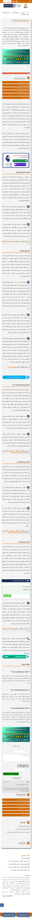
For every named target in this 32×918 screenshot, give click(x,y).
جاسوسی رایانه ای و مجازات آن (15, 630)
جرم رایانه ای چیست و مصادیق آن (15, 242)
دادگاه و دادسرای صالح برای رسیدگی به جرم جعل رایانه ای (15, 452)
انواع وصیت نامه (26, 858)
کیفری (23, 13)
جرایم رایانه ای (15, 13)
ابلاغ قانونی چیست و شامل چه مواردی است (19, 864)
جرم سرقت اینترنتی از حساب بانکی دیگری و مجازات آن (18, 832)
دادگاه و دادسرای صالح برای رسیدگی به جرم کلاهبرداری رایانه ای (15, 532)
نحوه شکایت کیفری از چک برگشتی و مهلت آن (19, 867)
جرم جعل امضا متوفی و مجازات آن (22, 829)
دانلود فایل (7, 595)
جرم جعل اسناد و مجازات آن (24, 826)
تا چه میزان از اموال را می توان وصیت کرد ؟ (19, 861)
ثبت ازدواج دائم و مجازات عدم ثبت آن (20, 870)
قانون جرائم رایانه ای (14, 367)
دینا (28, 13)
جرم (24, 177)
